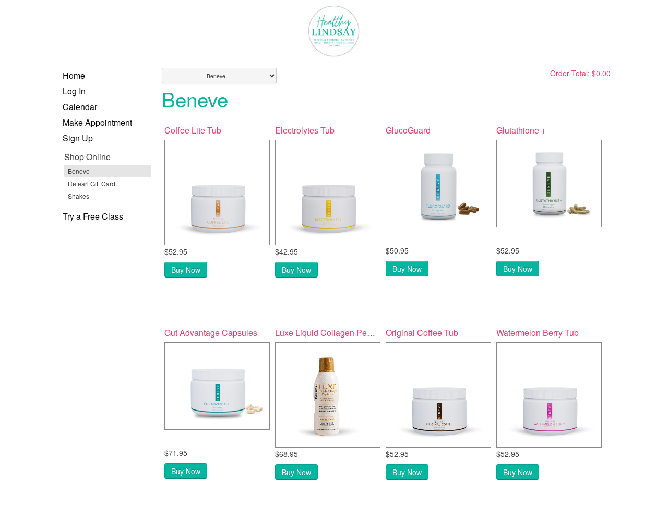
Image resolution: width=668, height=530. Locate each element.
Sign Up (78, 138)
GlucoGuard (408, 130)
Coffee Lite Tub (192, 130)
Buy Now (185, 269)
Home (74, 75)
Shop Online (87, 157)
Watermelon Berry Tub (537, 333)
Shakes (78, 195)
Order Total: (580, 73)
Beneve (79, 170)
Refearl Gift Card (91, 183)
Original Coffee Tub (422, 333)
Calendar (80, 107)
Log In (74, 91)
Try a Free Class (93, 216)
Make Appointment (97, 122)
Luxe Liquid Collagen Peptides (332, 333)
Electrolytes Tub (305, 130)
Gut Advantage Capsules (210, 333)
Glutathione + (521, 130)
